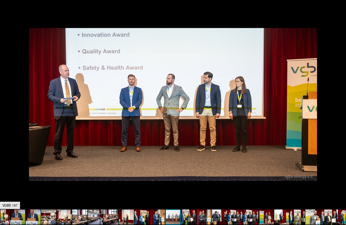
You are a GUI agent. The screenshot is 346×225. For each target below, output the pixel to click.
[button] (342, 12)
